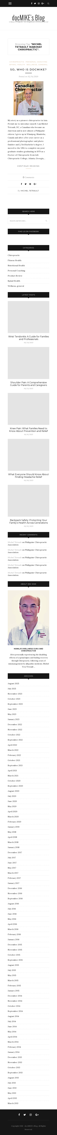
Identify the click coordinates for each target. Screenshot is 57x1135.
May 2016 (12, 919)
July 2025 (12, 688)
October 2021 (14, 760)
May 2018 (12, 832)
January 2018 (13, 847)
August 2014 (13, 1016)
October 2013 (14, 1067)
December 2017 (15, 852)
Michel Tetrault (30, 191)
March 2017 (13, 873)
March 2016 (13, 929)
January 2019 (13, 827)
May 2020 (12, 806)
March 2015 (13, 980)
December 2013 (15, 1057)
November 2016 (15, 893)
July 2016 (12, 909)
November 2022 (15, 729)
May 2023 (12, 714)
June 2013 (12, 1088)
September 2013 (15, 1072)
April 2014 (12, 1037)
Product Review (15, 276)
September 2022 (15, 740)
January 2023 (13, 719)
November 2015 (15, 949)
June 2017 (12, 862)
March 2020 (13, 816)
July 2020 (12, 796)
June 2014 (12, 1026)
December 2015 (15, 944)
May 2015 (12, 975)
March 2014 (13, 1042)
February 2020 (14, 821)
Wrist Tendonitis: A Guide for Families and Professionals (28, 338)
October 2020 (14, 781)
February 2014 (14, 1047)
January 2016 (13, 939)
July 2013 (12, 1083)
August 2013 (13, 1077)
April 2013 (12, 1098)
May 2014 (12, 1031)
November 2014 (15, 1001)
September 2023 (15, 704)
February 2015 (14, 985)
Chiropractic (17, 62)
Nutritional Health (16, 265)
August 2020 (13, 791)
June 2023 (12, 709)
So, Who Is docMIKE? (28, 69)
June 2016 (12, 914)
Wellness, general (37, 65)
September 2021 (15, 765)
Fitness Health (14, 260)
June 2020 (12, 801)
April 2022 (12, 745)
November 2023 (15, 694)
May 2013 (12, 1093)
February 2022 (14, 755)
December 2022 (15, 724)
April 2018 (12, 837)
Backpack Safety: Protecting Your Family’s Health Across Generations (28, 521)
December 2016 (15, 888)
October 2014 (14, 1006)
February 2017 (14, 878)
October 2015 (14, 955)
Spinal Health (17, 65)
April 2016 (12, 924)
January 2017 (13, 883)
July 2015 (12, 970)
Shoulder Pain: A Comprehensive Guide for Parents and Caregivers (28, 383)
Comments (28, 177)
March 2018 (13, 842)
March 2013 (13, 1103)
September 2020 (15, 786)
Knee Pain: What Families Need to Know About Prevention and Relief (28, 429)
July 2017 (12, 857)
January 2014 (13, 1052)
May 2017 (12, 868)
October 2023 (14, 699)
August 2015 (13, 965)
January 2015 (13, 990)
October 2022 (14, 734)
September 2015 (15, 960)
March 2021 (13, 775)
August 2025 (13, 683)
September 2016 (15, 898)
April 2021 (12, 770)
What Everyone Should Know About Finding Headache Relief (28, 475)
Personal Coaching (36, 62)
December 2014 (15, 996)
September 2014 (15, 1011)
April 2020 (12, 811)
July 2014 (12, 1021)
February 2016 (14, 934)
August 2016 (13, 903)
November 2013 (15, 1062)
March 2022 (13, 750)
